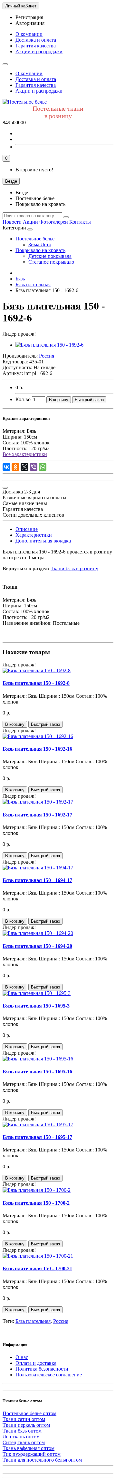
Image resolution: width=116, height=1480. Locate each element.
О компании (29, 34)
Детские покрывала (50, 256)
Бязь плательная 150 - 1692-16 (37, 749)
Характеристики (33, 535)
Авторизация (29, 23)
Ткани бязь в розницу (74, 568)
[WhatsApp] (42, 467)
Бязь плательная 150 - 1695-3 (36, 1006)
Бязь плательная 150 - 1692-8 (36, 683)
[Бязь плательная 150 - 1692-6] (49, 345)
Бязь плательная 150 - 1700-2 (36, 1203)
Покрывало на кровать (40, 250)
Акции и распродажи (39, 51)
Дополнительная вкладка (43, 540)
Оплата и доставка (35, 1363)
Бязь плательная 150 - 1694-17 (37, 880)
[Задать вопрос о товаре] (5, 488)
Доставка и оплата (35, 40)
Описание (26, 529)
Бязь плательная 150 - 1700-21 (37, 1268)
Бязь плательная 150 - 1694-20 (37, 946)
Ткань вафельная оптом (28, 1448)
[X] (24, 467)
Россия (60, 1321)
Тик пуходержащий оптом (32, 1454)
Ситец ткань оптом (24, 1442)
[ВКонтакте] (6, 467)
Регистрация (29, 17)
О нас (21, 1357)
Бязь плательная (33, 1321)
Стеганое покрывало (51, 262)
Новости (12, 222)
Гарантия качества (35, 45)
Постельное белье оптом (29, 1413)
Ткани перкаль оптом (26, 1425)
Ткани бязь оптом (22, 1431)
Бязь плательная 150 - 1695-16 (37, 1071)
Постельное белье (34, 238)
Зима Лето (39, 244)
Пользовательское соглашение (48, 1374)
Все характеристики (25, 454)
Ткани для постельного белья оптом (42, 1460)
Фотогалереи (53, 222)
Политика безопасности (41, 1369)
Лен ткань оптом (21, 1436)
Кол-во (23, 399)
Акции (30, 222)
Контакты (80, 222)
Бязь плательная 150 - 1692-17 (37, 814)
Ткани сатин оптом (24, 1419)
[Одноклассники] (15, 467)
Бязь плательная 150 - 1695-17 (37, 1137)
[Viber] (33, 467)
